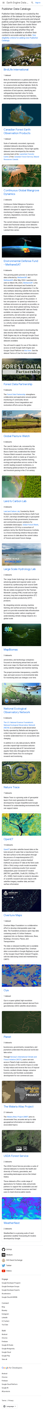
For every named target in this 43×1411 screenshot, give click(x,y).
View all (4, 1359)
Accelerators (6, 1294)
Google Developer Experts (11, 1290)
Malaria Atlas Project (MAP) (17, 1117)
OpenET (8, 839)
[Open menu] (3, 2)
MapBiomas (11, 649)
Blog (3, 1307)
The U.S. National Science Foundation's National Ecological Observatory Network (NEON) (19, 725)
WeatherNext (12, 1223)
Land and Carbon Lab (12, 511)
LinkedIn (4, 1317)
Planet (7, 1037)
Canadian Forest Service (23, 157)
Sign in (37, 3)
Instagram (5, 1314)
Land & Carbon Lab (15, 501)
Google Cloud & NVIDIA (9, 1297)
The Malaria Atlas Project (19, 1106)
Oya (6, 990)
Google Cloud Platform (10, 1384)
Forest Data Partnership (18, 384)
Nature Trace (12, 787)
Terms (4, 1400)
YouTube (5, 1325)
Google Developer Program (11, 1283)
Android (4, 1334)
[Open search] (32, 2)
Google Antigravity (8, 1349)
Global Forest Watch (30, 525)
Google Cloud (6, 1352)
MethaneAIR (8, 280)
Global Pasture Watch (17, 436)
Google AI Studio (7, 1345)
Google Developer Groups (10, 1286)
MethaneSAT (22, 277)
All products (6, 1391)
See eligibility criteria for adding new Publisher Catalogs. (20, 38)
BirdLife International (16, 69)
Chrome (4, 1338)
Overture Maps (13, 915)
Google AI (5, 1388)
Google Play (6, 1356)
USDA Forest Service (16, 1156)
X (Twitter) (5, 1321)
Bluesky (4, 1310)
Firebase (5, 1341)
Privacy (10, 1400)
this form (27, 350)
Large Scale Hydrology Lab (20, 569)
